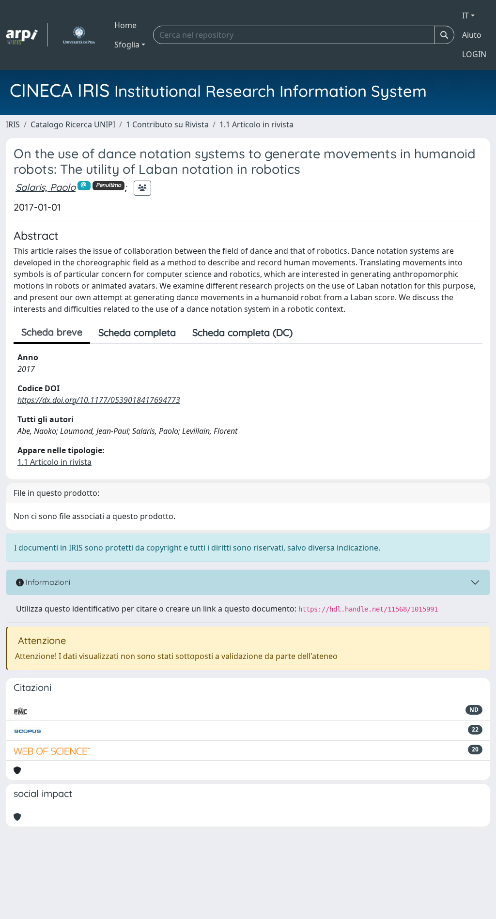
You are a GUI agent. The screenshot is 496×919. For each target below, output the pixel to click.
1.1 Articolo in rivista (256, 124)
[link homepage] (26, 34)
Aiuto (471, 35)
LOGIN (474, 54)
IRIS (13, 124)
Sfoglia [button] (127, 44)
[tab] (309, 332)
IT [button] (465, 15)
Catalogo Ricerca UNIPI (73, 124)
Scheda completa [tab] (137, 332)
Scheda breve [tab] (51, 332)
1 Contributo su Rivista (167, 124)
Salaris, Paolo (46, 187)
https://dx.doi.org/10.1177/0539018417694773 (98, 400)
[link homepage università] (78, 34)
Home (125, 25)
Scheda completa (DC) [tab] (242, 332)
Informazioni (47, 582)
